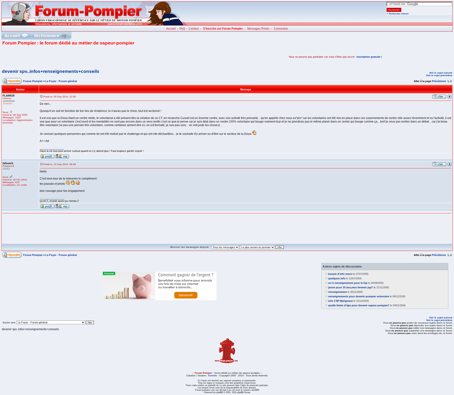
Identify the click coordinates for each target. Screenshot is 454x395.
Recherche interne (399, 14)
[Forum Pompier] (94, 24)
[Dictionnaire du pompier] (50, 36)
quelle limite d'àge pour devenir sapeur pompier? (358, 305)
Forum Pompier (33, 81)
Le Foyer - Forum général (61, 81)
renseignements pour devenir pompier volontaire (358, 296)
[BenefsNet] (159, 299)
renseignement (337, 291)
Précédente (439, 81)
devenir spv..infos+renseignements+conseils (50, 71)
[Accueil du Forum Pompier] (16, 36)
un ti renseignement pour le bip (347, 282)
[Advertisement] (57, 57)
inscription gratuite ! (369, 56)
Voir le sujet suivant (440, 72)
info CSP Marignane (340, 300)
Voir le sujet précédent (439, 75)
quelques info (336, 278)
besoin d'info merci (340, 273)
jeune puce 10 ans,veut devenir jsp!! (350, 287)
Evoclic (212, 375)
